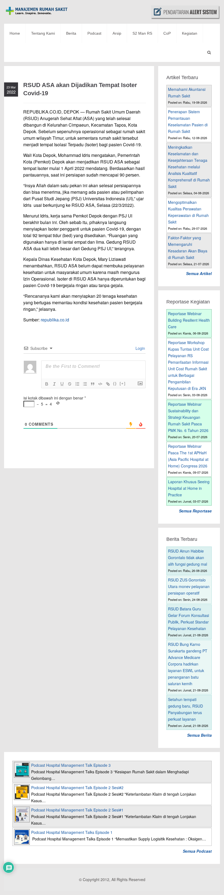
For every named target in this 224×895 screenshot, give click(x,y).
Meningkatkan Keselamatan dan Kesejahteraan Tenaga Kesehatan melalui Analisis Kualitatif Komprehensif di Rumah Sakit (189, 166)
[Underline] (62, 384)
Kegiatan (189, 33)
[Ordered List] (77, 384)
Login (139, 348)
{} (115, 383)
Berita (71, 33)
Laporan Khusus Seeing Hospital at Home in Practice (189, 488)
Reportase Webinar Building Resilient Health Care (189, 320)
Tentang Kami (43, 33)
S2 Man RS (142, 33)
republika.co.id (55, 320)
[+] (123, 383)
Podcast (94, 33)
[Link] (108, 384)
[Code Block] (100, 384)
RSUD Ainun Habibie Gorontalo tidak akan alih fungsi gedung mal (187, 557)
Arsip (117, 33)
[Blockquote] (92, 384)
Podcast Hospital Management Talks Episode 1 (72, 832)
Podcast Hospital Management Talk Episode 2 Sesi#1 (77, 810)
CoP (167, 33)
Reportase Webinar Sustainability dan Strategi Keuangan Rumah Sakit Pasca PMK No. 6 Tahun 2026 (188, 417)
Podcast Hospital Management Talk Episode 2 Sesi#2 (77, 787)
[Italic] (54, 384)
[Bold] (47, 384)
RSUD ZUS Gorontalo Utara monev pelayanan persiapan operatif (189, 586)
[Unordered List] (85, 384)
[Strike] (69, 384)
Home (15, 33)
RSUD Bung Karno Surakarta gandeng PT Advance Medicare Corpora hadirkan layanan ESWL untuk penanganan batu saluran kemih (187, 664)
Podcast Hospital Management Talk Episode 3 (71, 765)
